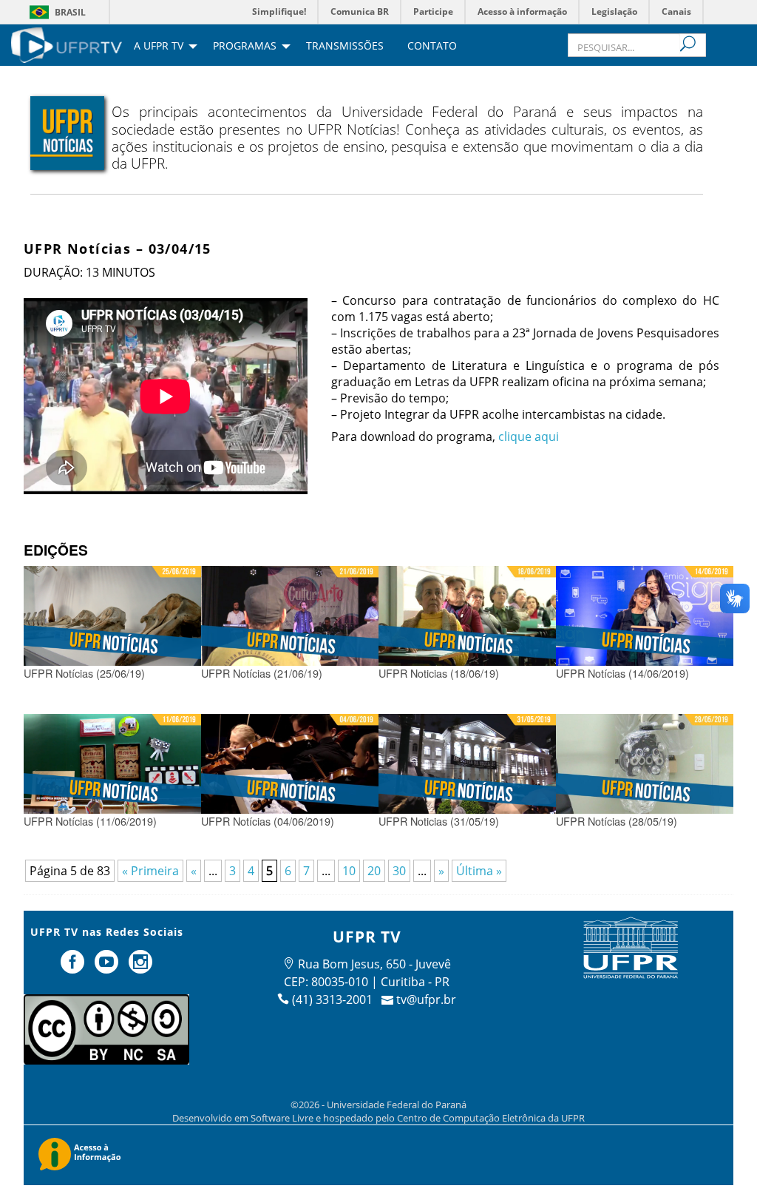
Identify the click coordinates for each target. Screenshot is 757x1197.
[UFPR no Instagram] (140, 968)
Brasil (70, 12)
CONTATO (432, 47)
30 (399, 871)
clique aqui (528, 436)
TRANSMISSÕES (345, 47)
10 (349, 871)
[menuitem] (66, 43)
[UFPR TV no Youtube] (108, 968)
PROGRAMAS (244, 47)
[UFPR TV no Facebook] (75, 968)
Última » (479, 871)
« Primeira (150, 871)
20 (374, 871)
